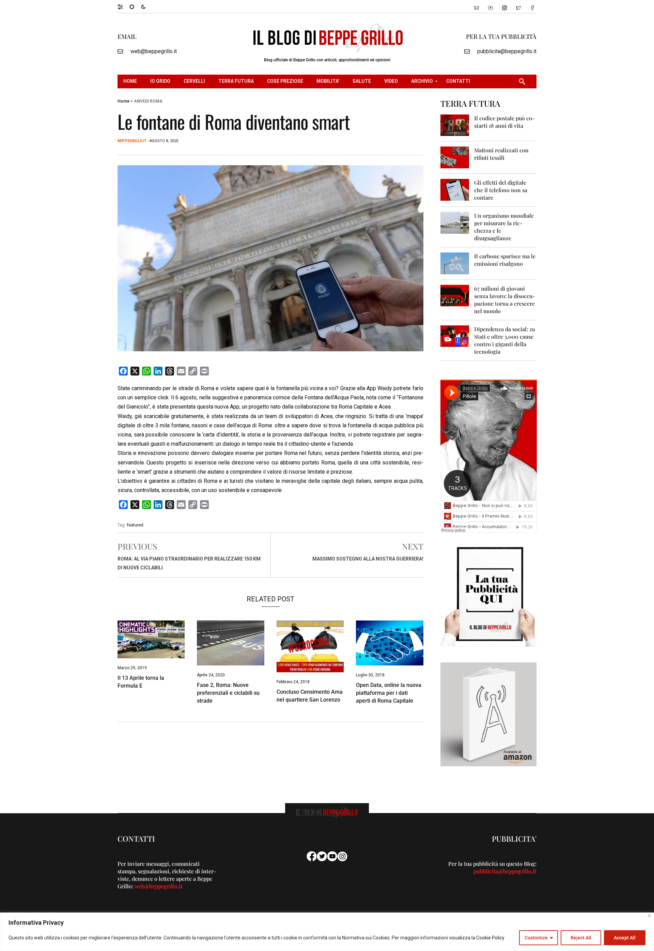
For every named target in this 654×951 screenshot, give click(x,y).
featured (135, 524)
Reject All (581, 937)
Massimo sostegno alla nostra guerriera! (367, 559)
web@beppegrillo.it (153, 51)
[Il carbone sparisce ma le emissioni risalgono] (454, 263)
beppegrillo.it (132, 141)
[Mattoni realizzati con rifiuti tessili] (454, 157)
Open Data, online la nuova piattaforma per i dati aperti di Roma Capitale (388, 693)
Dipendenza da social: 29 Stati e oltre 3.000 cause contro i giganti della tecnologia (504, 340)
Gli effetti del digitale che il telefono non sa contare (500, 190)
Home (123, 101)
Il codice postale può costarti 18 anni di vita (504, 121)
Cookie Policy (490, 937)
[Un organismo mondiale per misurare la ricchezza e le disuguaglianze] (454, 222)
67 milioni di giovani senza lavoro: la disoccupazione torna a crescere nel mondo (504, 300)
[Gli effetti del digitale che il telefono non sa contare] (454, 189)
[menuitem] (131, 81)
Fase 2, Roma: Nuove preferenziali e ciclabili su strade (228, 693)
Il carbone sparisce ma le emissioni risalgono (504, 259)
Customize (536, 937)
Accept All (625, 937)
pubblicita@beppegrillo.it (506, 51)
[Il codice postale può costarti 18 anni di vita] (454, 125)
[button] (123, 6)
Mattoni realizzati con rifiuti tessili (501, 154)
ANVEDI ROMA (148, 101)
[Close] (649, 915)
